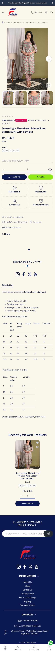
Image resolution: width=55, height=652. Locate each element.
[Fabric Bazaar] (13, 12)
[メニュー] (3, 12)
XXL (17, 151)
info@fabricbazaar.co (31, 625)
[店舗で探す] (51, 12)
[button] (2, 3)
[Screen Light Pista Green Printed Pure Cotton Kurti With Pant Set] (27, 454)
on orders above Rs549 (40, 3)
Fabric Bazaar (31, 642)
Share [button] (7, 234)
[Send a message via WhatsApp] (51, 643)
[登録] (48, 533)
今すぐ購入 (41, 177)
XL (14, 151)
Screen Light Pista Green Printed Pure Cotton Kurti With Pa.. (27, 476)
